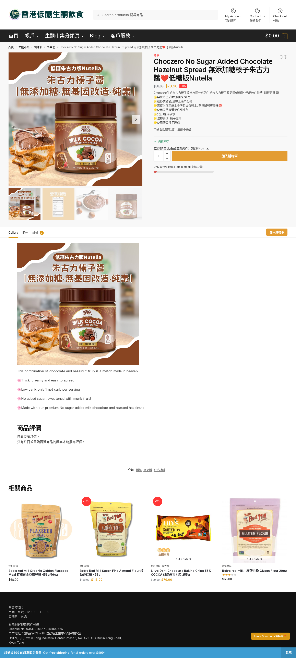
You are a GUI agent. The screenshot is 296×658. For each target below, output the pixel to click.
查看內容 (183, 588)
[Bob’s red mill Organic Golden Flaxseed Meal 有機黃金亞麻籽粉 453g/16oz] (41, 530)
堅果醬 (51, 47)
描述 (25, 232)
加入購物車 (230, 156)
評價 (37, 232)
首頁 (11, 47)
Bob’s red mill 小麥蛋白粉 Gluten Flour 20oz (254, 571)
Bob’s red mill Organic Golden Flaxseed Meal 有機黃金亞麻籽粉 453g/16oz (38, 573)
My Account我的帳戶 (233, 18)
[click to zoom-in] (75, 119)
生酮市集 (24, 47)
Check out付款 (280, 18)
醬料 (139, 470)
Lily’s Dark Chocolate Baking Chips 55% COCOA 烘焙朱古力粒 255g (181, 573)
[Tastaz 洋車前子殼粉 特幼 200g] (285, 57)
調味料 (38, 47)
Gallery (13, 232)
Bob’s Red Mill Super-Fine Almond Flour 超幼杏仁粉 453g (111, 573)
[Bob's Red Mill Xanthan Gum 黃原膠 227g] (281, 57)
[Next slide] (136, 119)
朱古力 (165, 566)
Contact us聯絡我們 (257, 18)
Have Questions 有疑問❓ (270, 636)
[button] (276, 36)
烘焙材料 (159, 470)
